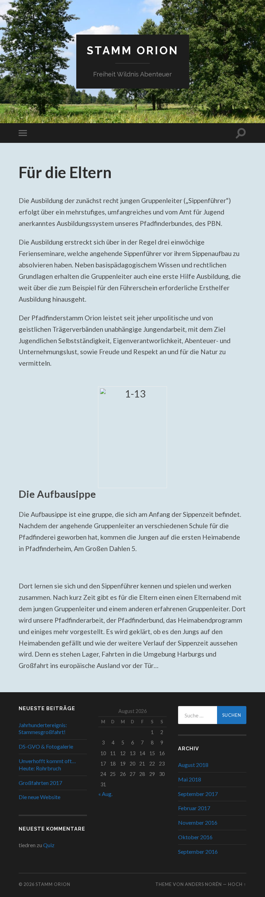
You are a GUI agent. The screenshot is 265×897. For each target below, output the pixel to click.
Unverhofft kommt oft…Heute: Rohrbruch (47, 764)
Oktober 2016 (195, 837)
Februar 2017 (194, 808)
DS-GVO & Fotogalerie (46, 746)
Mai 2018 (189, 779)
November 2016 (197, 822)
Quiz (49, 845)
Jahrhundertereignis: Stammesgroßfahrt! (43, 728)
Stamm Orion (133, 50)
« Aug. (105, 793)
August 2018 (193, 764)
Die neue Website (39, 797)
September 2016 (198, 851)
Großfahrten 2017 (40, 782)
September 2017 (198, 793)
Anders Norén (203, 884)
